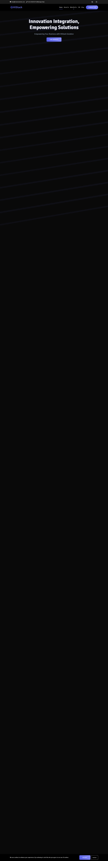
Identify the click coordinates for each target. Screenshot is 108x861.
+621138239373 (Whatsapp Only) (36, 2)
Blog (82, 7)
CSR (79, 7)
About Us (66, 7)
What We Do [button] (73, 7)
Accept (85, 857)
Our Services (54, 39)
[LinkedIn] (92, 2)
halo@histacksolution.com (18, 2)
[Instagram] (96, 2)
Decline (94, 857)
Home (61, 7)
